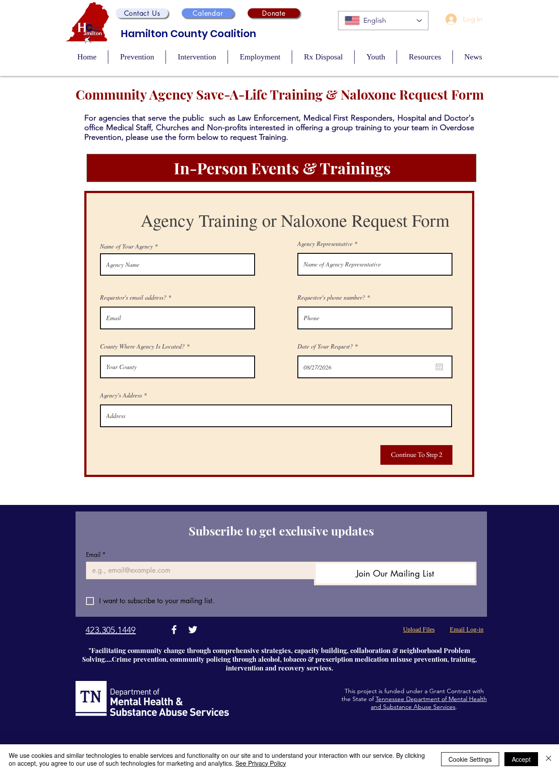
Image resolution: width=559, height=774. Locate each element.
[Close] (548, 759)
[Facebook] (174, 630)
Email (96, 554)
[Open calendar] (439, 366)
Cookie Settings (470, 759)
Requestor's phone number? (331, 297)
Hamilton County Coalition (188, 34)
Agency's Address (121, 395)
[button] (142, 13)
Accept (521, 759)
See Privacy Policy (260, 763)
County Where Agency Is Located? (142, 346)
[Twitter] (193, 630)
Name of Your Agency (126, 246)
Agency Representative (324, 244)
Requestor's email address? (133, 297)
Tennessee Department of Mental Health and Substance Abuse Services (429, 703)
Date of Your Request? (328, 346)
